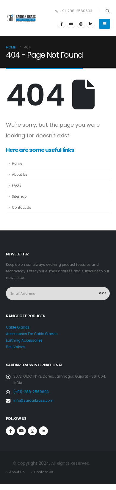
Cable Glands (18, 327)
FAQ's (16, 185)
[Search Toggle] (107, 11)
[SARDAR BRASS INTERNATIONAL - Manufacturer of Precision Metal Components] (22, 18)
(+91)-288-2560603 (31, 392)
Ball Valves (15, 347)
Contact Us (21, 207)
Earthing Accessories (24, 340)
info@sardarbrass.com (33, 400)
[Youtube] (71, 24)
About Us (19, 174)
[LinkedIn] (91, 24)
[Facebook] (61, 24)
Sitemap (19, 196)
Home (17, 163)
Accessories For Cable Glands (32, 334)
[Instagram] (81, 24)
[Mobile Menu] (104, 24)
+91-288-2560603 (76, 11)
